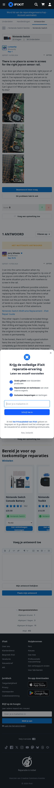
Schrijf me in (27, 412)
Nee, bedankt (27, 432)
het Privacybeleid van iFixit (25, 421)
